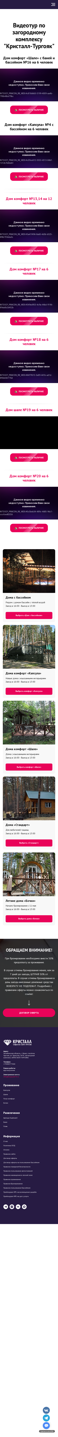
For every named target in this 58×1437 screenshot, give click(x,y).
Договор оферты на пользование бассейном (21, 1162)
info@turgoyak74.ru (11, 1077)
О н (4, 1141)
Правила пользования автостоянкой (18, 1171)
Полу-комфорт (9, 1099)
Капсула (6, 1090)
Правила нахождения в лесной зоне (18, 1175)
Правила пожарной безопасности (16, 1167)
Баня (5, 1122)
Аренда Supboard (10, 1118)
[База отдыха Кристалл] (5, 1208)
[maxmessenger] (24, 1208)
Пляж (5, 1126)
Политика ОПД (9, 1145)
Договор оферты (10, 1158)
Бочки (5, 1103)
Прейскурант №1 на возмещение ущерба (19, 1192)
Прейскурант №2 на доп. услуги (16, 1196)
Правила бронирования (13, 1184)
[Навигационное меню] (53, 4)
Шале (5, 1094)
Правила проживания (12, 1179)
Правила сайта (9, 1154)
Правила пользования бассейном (16, 1188)
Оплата (6, 1150)
